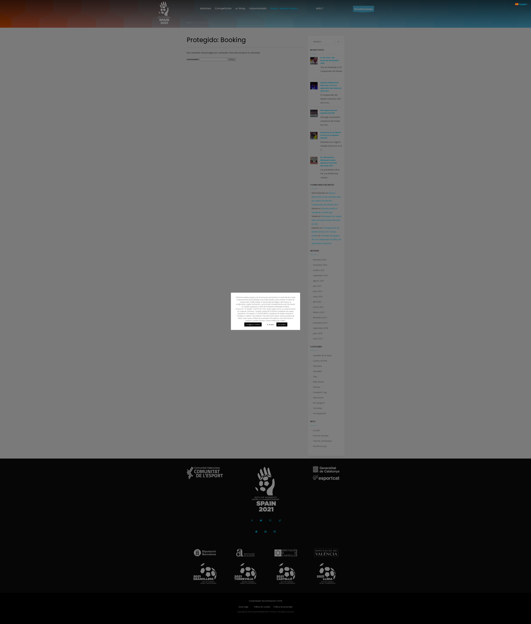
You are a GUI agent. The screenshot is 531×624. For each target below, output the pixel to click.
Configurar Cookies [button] (253, 324)
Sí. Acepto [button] (270, 324)
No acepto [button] (282, 324)
